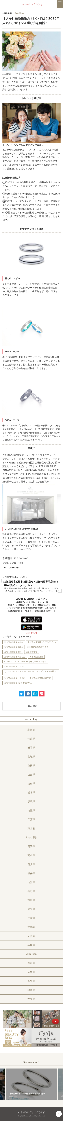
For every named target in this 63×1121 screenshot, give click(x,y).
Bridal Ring (19, 13)
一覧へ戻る (31, 706)
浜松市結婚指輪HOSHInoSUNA (18, 683)
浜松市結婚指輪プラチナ (38, 647)
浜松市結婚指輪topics (13, 642)
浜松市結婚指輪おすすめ (14, 678)
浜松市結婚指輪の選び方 (40, 678)
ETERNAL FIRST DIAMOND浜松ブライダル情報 (25, 661)
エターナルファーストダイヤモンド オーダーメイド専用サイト (30, 672)
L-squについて (31, 633)
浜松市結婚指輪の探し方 (14, 657)
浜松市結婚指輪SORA (13, 647)
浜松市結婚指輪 (36, 657)
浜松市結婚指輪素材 (12, 652)
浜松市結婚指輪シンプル (14, 666)
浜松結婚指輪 (31, 652)
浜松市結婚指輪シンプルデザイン (42, 642)
